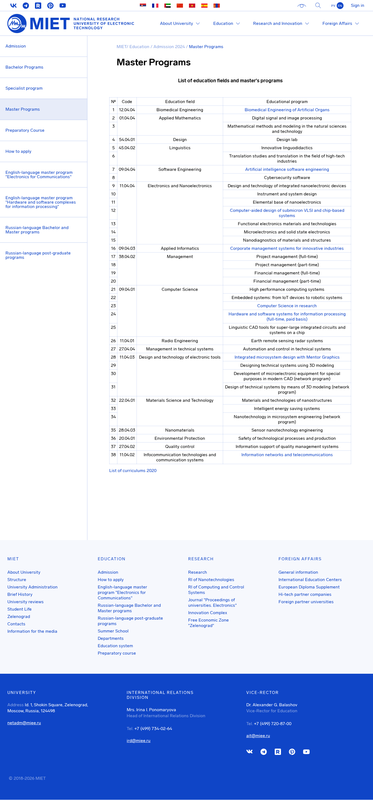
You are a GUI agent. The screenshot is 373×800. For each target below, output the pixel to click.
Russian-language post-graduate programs (38, 255)
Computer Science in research (287, 305)
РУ (333, 6)
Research (197, 572)
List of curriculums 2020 (132, 470)
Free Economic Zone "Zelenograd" (208, 622)
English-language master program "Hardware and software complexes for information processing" (40, 202)
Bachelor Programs (24, 67)
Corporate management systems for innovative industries (287, 248)
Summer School (113, 631)
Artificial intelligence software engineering (287, 169)
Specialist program (24, 88)
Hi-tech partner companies (305, 594)
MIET (121, 46)
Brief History (19, 594)
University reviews (25, 601)
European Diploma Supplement (309, 587)
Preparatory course (117, 653)
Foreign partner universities (306, 601)
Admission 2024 (169, 46)
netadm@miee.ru (24, 723)
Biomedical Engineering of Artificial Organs (287, 109)
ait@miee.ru (258, 736)
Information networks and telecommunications (287, 454)
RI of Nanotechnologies (211, 579)
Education (139, 46)
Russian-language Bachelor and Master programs (37, 230)
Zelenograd (18, 616)
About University (23, 572)
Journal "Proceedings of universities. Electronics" (212, 602)
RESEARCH (201, 558)
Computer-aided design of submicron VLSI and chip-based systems (287, 213)
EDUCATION (112, 558)
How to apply (18, 151)
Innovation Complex (207, 612)
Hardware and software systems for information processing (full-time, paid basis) (287, 316)
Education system (115, 645)
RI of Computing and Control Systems (216, 589)
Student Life (19, 609)
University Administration (32, 587)
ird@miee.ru (138, 741)
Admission (15, 46)
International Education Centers (310, 579)
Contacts (16, 623)
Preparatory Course (25, 130)
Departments (111, 638)
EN (340, 6)
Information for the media (32, 631)
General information (298, 572)
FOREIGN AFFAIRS (300, 558)
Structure (16, 579)
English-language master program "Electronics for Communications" (39, 174)
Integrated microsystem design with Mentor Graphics (287, 357)
